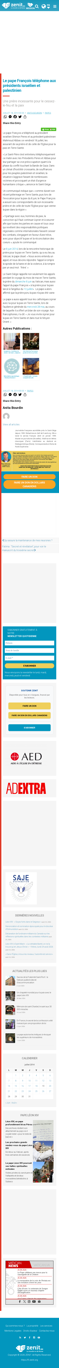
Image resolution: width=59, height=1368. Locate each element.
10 (29, 1081)
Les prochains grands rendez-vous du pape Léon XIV (18, 1145)
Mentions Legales (13, 1330)
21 (9, 1091)
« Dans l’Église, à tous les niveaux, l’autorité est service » (29, 954)
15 (16, 1086)
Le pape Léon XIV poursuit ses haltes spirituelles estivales (18, 1166)
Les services (46, 1325)
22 (16, 1091)
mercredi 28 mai (35, 306)
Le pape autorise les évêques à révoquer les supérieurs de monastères (34, 1035)
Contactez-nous (46, 1330)
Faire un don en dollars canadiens (29, 484)
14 (9, 1086)
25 (36, 1091)
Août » (14, 1103)
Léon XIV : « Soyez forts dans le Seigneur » (23, 922)
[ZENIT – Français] (16, 5)
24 (29, 1091)
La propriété (32, 1325)
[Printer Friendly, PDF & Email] (48, 129)
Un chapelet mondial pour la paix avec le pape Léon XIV (34, 993)
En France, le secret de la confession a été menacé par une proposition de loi (35, 1021)
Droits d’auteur (30, 1330)
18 (36, 1086)
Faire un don (29, 476)
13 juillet (28, 289)
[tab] (18, 1264)
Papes (48, 113)
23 (23, 1091)
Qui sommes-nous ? (15, 1325)
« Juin (7, 1103)
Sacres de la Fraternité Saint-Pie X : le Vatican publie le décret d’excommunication (32, 980)
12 (43, 1081)
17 (29, 1086)
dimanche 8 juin (23, 281)
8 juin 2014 (12, 248)
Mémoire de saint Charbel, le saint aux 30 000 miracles (34, 1007)
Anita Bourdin (34, 113)
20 (50, 1086)
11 (36, 1081)
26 (43, 1091)
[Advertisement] (29, 42)
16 (23, 1086)
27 (50, 1091)
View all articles (11, 424)
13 (50, 1081)
